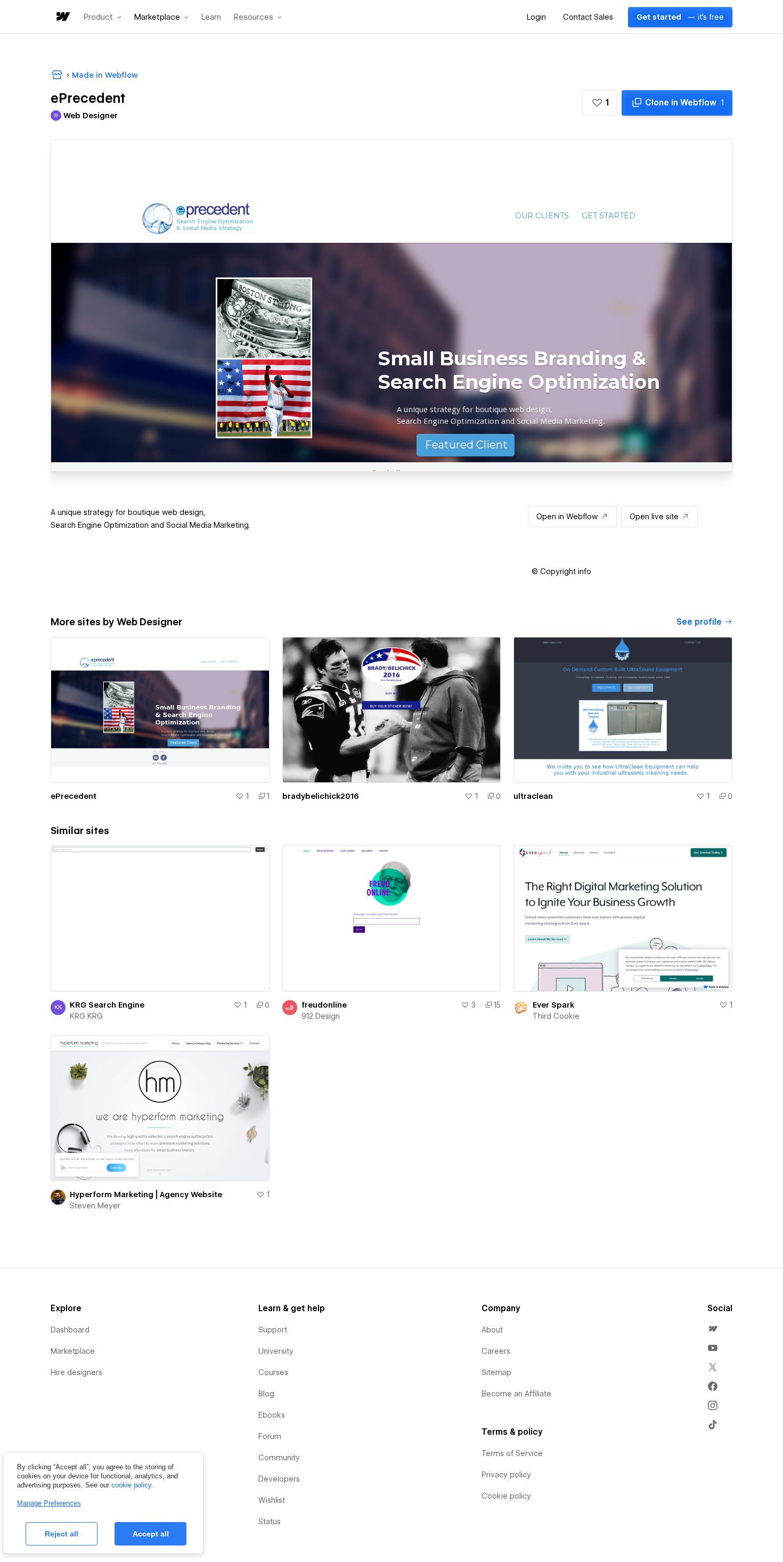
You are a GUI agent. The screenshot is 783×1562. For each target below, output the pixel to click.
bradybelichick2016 (320, 796)
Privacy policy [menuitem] (506, 1474)
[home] (62, 17)
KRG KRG (86, 1016)
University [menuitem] (275, 1351)
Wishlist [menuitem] (271, 1500)
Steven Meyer (95, 1205)
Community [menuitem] (279, 1457)
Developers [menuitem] (279, 1479)
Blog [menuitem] (266, 1393)
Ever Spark (553, 1005)
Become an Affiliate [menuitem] (516, 1393)
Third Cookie (556, 1016)
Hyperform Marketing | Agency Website (146, 1194)
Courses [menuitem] (273, 1372)
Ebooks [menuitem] (271, 1415)
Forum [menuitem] (269, 1436)
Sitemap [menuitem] (496, 1372)
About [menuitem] (492, 1330)
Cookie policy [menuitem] (506, 1496)
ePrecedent (73, 796)
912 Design (320, 1016)
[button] (102, 17)
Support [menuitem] (272, 1330)
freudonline (324, 1005)
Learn (211, 17)
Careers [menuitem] (496, 1351)
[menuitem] (712, 1328)
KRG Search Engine (107, 1005)
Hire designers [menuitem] (76, 1372)
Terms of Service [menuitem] (512, 1453)
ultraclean (533, 796)
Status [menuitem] (269, 1521)
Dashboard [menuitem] (70, 1330)
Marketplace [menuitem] (73, 1351)
